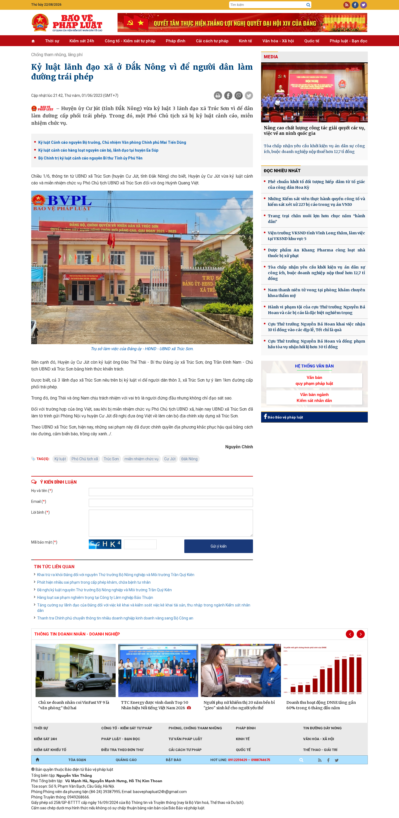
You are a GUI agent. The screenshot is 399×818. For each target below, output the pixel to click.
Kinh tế (245, 41)
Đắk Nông (189, 459)
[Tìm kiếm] (308, 5)
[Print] (218, 95)
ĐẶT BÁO (173, 760)
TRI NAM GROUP (47, 815)
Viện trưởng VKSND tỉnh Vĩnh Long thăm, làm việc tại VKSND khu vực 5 (316, 236)
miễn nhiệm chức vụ (142, 459)
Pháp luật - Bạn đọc (349, 41)
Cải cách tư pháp (212, 41)
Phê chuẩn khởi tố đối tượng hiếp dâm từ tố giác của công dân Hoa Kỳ (316, 184)
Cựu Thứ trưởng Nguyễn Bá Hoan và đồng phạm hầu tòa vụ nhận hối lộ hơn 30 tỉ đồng (316, 344)
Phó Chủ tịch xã (85, 459)
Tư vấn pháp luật (185, 739)
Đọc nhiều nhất (282, 170)
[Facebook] (228, 95)
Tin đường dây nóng (322, 728)
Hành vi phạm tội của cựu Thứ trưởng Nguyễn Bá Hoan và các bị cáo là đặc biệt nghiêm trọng (316, 310)
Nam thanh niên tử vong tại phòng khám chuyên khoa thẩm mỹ (316, 292)
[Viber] (239, 95)
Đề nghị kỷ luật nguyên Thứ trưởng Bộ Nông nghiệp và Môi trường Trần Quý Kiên (104, 590)
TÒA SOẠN (77, 760)
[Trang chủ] (37, 760)
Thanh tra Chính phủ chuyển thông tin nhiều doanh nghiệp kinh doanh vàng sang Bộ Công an (115, 618)
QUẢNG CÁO (126, 760)
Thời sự (52, 41)
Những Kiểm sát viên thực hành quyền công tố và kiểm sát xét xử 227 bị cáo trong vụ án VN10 (316, 201)
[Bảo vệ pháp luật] (70, 22)
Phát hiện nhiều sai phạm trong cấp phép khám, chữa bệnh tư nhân (94, 582)
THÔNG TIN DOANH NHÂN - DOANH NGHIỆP (77, 634)
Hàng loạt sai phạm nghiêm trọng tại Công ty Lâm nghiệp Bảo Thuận (95, 597)
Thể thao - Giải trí (320, 750)
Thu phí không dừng (128, 815)
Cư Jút (170, 459)
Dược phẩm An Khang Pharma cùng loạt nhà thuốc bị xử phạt (316, 253)
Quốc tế (311, 41)
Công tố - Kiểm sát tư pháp (130, 41)
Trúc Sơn (111, 459)
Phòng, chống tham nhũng (195, 728)
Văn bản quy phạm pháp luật (314, 380)
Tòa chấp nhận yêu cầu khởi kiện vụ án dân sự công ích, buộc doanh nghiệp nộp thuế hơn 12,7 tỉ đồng (314, 148)
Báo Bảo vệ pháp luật (285, 417)
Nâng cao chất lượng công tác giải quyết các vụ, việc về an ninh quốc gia (314, 130)
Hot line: (240, 760)
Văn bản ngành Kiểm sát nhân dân (314, 397)
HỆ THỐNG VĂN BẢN (314, 366)
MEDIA (271, 56)
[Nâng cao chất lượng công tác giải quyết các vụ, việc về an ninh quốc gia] (314, 92)
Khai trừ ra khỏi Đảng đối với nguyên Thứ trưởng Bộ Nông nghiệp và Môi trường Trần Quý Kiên (115, 575)
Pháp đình (175, 41)
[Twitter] (249, 95)
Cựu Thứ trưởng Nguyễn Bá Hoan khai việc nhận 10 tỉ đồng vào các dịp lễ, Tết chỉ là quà (316, 327)
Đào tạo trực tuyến (165, 815)
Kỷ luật (60, 459)
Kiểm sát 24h (81, 41)
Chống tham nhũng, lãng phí (57, 54)
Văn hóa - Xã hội (278, 41)
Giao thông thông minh (86, 815)
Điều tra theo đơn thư (122, 750)
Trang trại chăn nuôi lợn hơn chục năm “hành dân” (316, 218)
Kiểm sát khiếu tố (50, 750)
